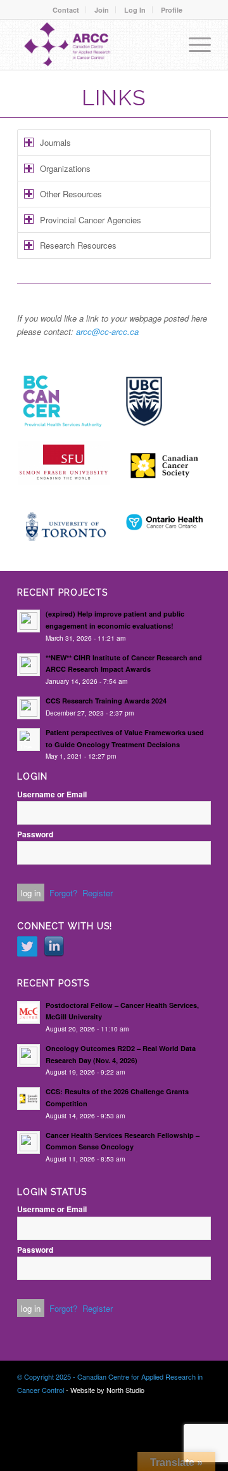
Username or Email (52, 794)
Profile (171, 10)
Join (101, 10)
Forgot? (63, 893)
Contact (66, 10)
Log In (135, 10)
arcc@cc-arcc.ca (107, 331)
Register (97, 893)
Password (35, 834)
